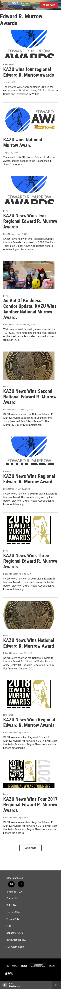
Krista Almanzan (10, 574)
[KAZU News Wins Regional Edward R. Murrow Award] (28, 451)
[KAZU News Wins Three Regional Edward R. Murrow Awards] (28, 530)
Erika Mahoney (10, 234)
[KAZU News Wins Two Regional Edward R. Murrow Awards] (28, 190)
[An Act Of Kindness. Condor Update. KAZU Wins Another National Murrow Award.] (28, 275)
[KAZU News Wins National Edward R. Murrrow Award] (28, 615)
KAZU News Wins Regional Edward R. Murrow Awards (29, 722)
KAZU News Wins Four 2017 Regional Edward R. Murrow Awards (30, 804)
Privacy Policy (13, 919)
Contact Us (12, 898)
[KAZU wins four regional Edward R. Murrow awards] (28, 44)
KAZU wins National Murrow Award (22, 142)
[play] (5, 985)
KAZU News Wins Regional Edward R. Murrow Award (29, 479)
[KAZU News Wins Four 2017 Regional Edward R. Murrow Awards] (28, 774)
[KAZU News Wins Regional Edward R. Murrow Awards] (28, 694)
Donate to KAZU (15, 933)
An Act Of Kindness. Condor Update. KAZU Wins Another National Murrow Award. (30, 309)
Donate (50, 4)
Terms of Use (13, 912)
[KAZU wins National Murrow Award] (28, 120)
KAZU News (8, 64)
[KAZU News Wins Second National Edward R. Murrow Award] (28, 366)
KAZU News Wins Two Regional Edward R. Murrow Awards (30, 221)
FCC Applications (15, 947)
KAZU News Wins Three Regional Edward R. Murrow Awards (30, 561)
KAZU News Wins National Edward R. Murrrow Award (28, 643)
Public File (12, 905)
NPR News (8, 715)
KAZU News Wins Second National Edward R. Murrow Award (29, 396)
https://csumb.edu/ (16, 940)
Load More (31, 847)
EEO (9, 926)
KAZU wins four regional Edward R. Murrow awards (28, 72)
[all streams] (56, 985)
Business (7, 471)
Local (5, 210)
